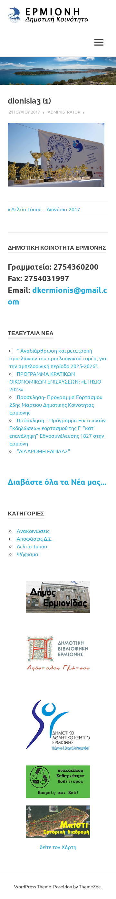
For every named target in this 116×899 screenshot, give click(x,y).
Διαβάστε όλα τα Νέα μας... (57, 482)
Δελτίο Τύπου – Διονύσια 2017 (45, 209)
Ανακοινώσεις (33, 530)
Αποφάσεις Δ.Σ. (35, 538)
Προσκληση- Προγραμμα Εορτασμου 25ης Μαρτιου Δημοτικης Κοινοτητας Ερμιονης (55, 404)
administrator (64, 112)
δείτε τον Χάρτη (58, 847)
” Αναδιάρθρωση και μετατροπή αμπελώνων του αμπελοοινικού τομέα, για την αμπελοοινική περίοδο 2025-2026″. (57, 358)
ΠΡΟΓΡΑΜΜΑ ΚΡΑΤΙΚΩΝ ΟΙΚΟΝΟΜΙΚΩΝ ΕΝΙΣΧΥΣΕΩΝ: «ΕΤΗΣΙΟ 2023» (55, 381)
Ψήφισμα (27, 554)
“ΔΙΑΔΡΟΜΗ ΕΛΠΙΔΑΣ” (43, 451)
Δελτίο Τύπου (32, 546)
